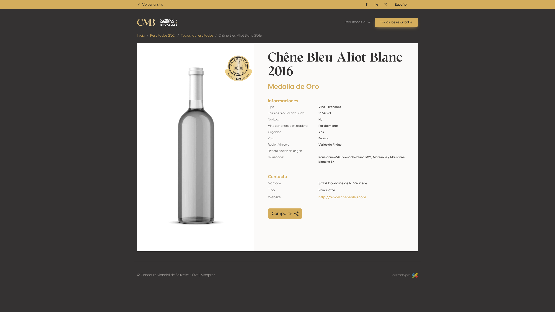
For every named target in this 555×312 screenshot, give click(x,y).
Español (401, 4)
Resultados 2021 (163, 35)
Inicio (141, 35)
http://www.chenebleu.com (342, 197)
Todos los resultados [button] (396, 22)
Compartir (282, 213)
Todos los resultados (197, 35)
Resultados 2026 (358, 22)
